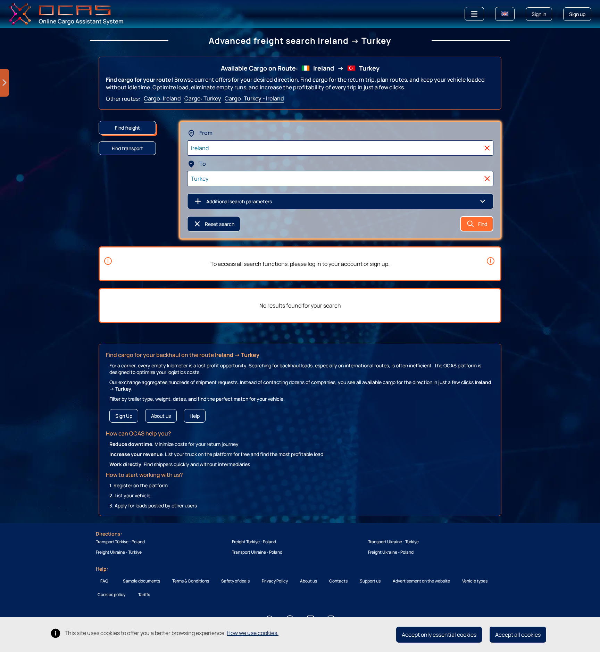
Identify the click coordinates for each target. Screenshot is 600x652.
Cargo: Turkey (202, 98)
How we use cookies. (252, 633)
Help (195, 416)
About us (161, 416)
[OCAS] (66, 13)
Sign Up (123, 416)
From (205, 133)
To (202, 164)
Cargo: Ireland (162, 98)
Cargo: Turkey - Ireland (254, 98)
